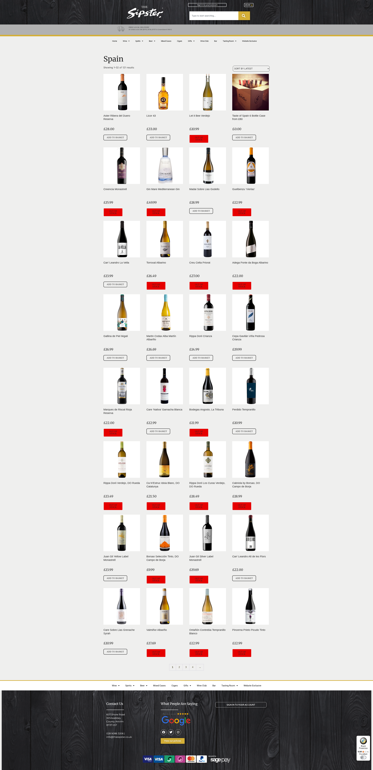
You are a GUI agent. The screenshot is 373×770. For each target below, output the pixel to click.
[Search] (244, 15)
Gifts (190, 41)
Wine (125, 41)
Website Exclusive (249, 41)
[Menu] (368, 737)
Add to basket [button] (115, 137)
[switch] (363, 757)
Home (114, 41)
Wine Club (204, 41)
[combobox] (213, 15)
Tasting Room (228, 41)
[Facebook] (164, 732)
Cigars (179, 41)
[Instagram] (178, 732)
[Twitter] (171, 732)
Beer (151, 41)
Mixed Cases (166, 41)
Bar (215, 41)
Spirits (137, 41)
